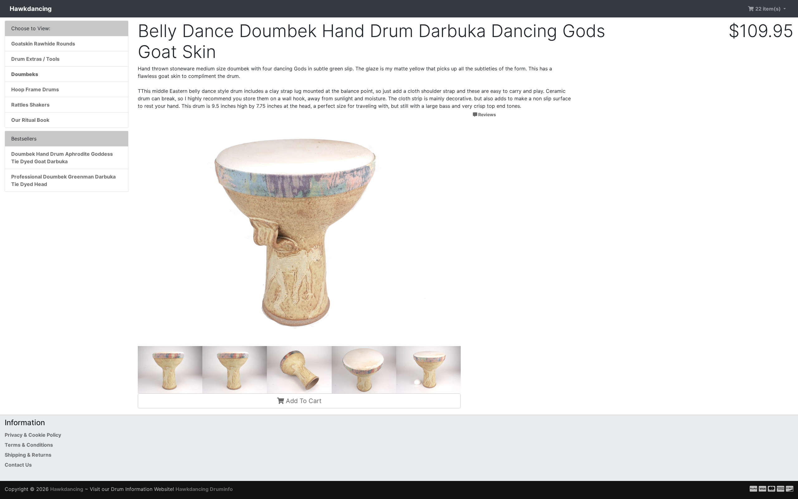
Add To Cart (302, 401)
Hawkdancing (31, 8)
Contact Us (18, 465)
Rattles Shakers (30, 105)
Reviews (486, 114)
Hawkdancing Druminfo (204, 489)
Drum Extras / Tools (35, 59)
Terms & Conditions (29, 445)
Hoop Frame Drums (35, 89)
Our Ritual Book (30, 120)
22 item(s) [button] (768, 9)
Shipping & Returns (28, 455)
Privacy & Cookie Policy (33, 435)
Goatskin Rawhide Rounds (43, 43)
